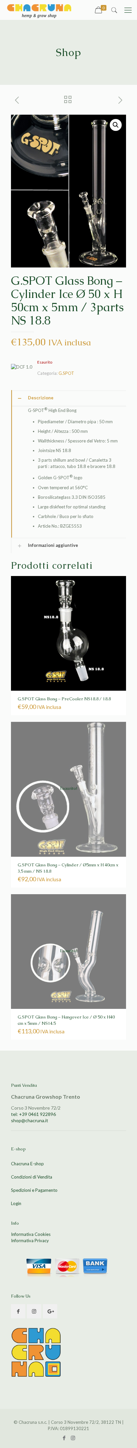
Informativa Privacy (30, 1240)
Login (16, 1203)
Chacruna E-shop (27, 1163)
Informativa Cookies (31, 1234)
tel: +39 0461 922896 (33, 1114)
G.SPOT (66, 373)
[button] (116, 125)
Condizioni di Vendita (31, 1177)
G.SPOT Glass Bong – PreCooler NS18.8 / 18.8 (64, 699)
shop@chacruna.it (29, 1120)
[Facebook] (64, 1438)
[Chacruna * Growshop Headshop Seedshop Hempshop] (39, 10)
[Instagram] (72, 1438)
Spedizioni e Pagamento (34, 1190)
